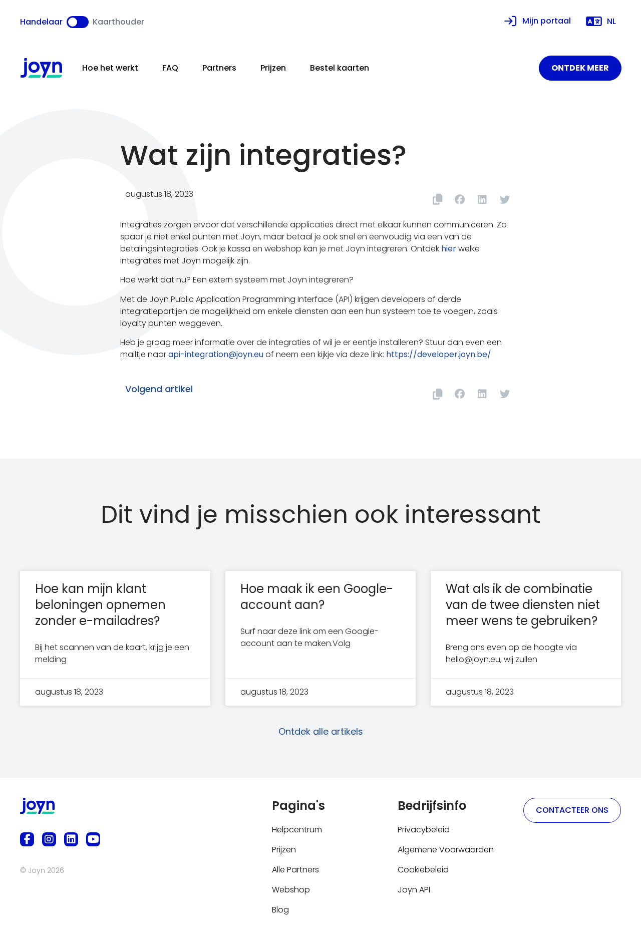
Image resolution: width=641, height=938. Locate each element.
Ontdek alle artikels (320, 731)
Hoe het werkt (110, 68)
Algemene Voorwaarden (446, 849)
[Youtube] (93, 839)
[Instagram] (49, 839)
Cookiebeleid (423, 869)
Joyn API (414, 889)
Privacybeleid (424, 829)
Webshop (291, 889)
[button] (459, 199)
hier (448, 248)
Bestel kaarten (339, 68)
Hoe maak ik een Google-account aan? (316, 596)
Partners (219, 68)
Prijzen (273, 68)
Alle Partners (295, 869)
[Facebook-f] (27, 839)
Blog (280, 909)
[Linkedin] (71, 839)
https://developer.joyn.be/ (438, 354)
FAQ (170, 68)
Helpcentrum (297, 829)
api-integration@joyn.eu (215, 354)
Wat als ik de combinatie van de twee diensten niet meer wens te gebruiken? (523, 604)
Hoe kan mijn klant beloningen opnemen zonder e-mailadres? (100, 604)
